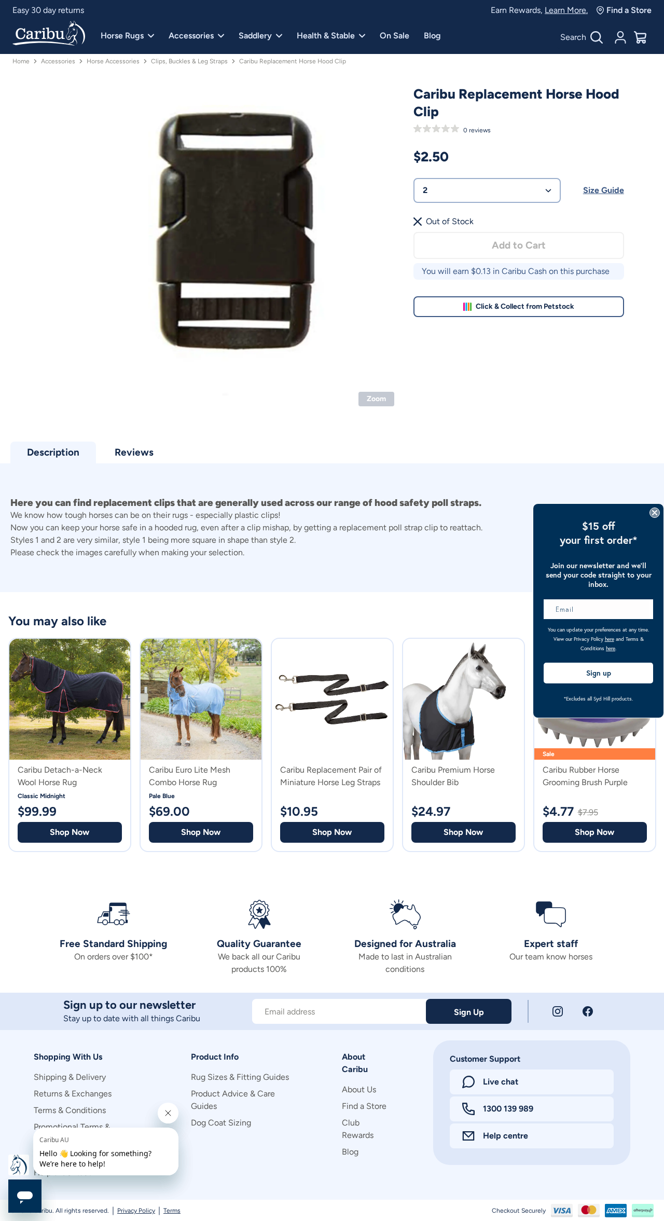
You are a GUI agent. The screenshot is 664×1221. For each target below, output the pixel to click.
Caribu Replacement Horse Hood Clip (292, 61)
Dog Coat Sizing (221, 1123)
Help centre (505, 1136)
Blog (432, 35)
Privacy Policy (136, 1210)
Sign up (598, 673)
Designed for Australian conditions (76, 10)
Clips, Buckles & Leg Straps (189, 61)
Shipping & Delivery (70, 1077)
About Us (359, 1089)
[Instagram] (558, 1011)
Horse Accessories (113, 61)
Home (21, 61)
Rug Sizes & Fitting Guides (240, 1077)
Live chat (500, 1082)
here (609, 639)
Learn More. (566, 10)
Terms (172, 1210)
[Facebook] (588, 1011)
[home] (48, 34)
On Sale (394, 35)
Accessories (191, 35)
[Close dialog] (654, 512)
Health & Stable (326, 35)
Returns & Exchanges (73, 1094)
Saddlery (255, 35)
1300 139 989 (508, 1109)
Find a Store (629, 10)
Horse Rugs (122, 35)
